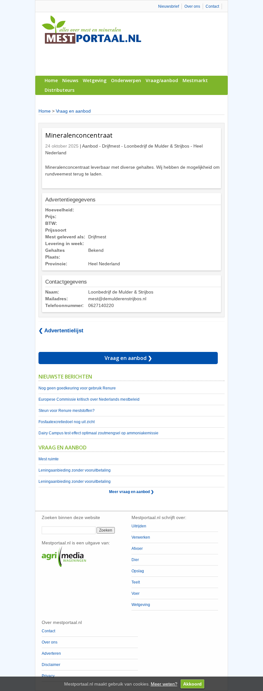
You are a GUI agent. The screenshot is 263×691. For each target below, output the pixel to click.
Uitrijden (139, 526)
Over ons (192, 6)
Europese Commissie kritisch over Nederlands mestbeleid (89, 399)
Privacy (48, 676)
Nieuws (70, 80)
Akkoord (192, 684)
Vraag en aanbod (73, 111)
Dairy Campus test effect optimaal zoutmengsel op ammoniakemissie (98, 433)
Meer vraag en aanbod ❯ (131, 492)
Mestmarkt (195, 80)
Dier (135, 560)
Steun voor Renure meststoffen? (66, 410)
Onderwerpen (126, 80)
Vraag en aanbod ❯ (128, 358)
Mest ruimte (48, 459)
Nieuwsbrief (168, 6)
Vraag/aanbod (162, 80)
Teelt (136, 582)
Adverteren (51, 653)
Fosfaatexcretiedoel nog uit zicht (66, 422)
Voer (136, 593)
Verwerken (141, 537)
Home (51, 80)
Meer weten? (164, 684)
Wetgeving (94, 80)
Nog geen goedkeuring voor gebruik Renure (77, 388)
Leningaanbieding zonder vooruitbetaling (74, 470)
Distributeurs (59, 90)
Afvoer (137, 548)
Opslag (138, 571)
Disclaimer (51, 664)
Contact (212, 6)
